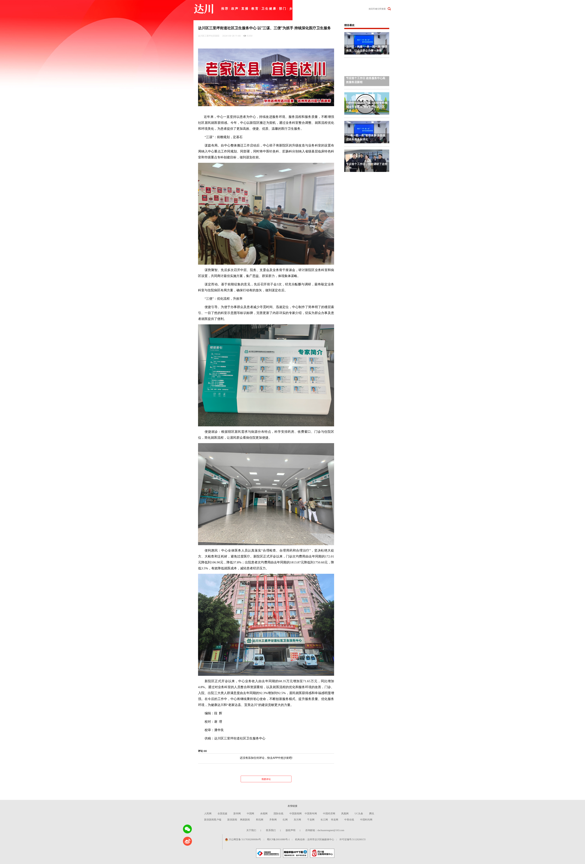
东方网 (297, 819)
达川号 (320, 8)
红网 (285, 819)
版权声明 (290, 830)
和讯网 (259, 819)
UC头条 (359, 813)
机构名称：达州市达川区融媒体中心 (314, 839)
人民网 (207, 813)
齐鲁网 (273, 819)
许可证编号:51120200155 (352, 839)
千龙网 (310, 819)
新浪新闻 (232, 819)
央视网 (264, 813)
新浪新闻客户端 (212, 819)
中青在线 (349, 819)
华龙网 (334, 819)
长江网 (324, 819)
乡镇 (293, 8)
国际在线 (278, 813)
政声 (235, 8)
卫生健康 (269, 8)
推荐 (225, 8)
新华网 (237, 813)
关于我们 (251, 830)
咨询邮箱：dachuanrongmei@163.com (324, 830)
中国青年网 (311, 813)
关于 (362, 8)
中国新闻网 (295, 813)
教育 (255, 8)
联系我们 (271, 830)
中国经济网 (329, 813)
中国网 (250, 813)
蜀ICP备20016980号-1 (278, 839)
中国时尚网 (366, 819)
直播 (245, 8)
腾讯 (371, 813)
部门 (283, 8)
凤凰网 (345, 813)
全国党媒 (222, 813)
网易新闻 (245, 819)
